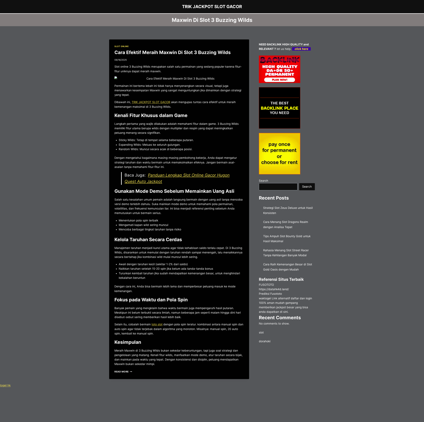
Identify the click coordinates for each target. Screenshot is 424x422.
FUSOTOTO (266, 284)
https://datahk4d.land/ (274, 289)
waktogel (265, 298)
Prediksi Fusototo (270, 293)
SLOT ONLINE (121, 46)
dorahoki (264, 341)
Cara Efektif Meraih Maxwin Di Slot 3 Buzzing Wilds (172, 52)
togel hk (5, 385)
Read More (123, 371)
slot (261, 332)
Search (263, 180)
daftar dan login (301, 298)
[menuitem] (151, 102)
